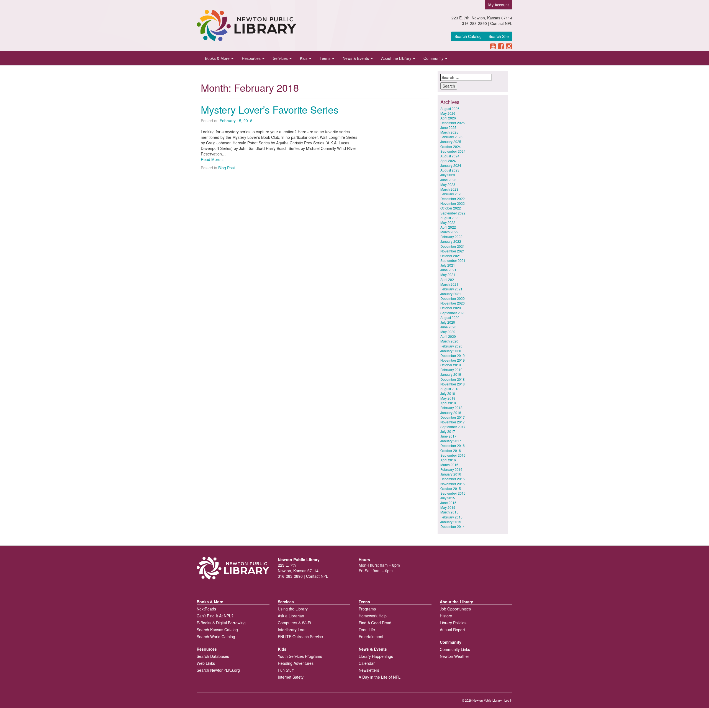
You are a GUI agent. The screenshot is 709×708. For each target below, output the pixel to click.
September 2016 (453, 455)
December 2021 (452, 246)
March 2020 (449, 341)
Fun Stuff (286, 670)
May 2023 (447, 184)
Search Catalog (468, 36)
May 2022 (447, 222)
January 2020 (450, 350)
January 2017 (450, 440)
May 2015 (447, 507)
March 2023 (449, 189)
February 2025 (451, 136)
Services (281, 58)
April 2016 (448, 459)
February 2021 (451, 289)
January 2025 (450, 141)
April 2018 (448, 402)
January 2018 (450, 412)
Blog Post (226, 167)
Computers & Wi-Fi (294, 622)
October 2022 (450, 208)
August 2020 (449, 317)
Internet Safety (291, 677)
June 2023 (448, 179)
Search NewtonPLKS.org (218, 670)
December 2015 (452, 478)
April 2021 (448, 279)
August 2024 (449, 156)
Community (434, 58)
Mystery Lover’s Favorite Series (269, 109)
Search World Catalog (216, 636)
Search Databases (213, 656)
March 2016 (449, 464)
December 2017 (452, 417)
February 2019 (451, 369)
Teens (326, 58)
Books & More (218, 58)
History (446, 615)
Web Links (206, 663)
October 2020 (450, 307)
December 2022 (452, 198)
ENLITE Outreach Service (300, 636)
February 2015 (451, 517)
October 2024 (450, 146)
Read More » (212, 159)
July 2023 (447, 174)
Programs (367, 609)
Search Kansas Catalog (217, 629)
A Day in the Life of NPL (379, 677)
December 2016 (452, 445)
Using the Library (293, 609)
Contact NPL (501, 23)
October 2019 (450, 364)
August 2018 (449, 388)
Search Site (499, 36)
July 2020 (447, 322)
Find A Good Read (375, 622)
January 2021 (450, 293)
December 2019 (452, 355)
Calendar (367, 663)
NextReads (206, 609)
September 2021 (453, 260)
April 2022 (448, 227)
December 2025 (452, 122)
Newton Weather (454, 656)
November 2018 (452, 384)
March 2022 (449, 231)
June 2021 (448, 269)
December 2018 (452, 379)
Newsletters (369, 670)
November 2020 (452, 303)
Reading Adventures (296, 663)
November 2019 (452, 360)
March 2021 (449, 284)
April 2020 (448, 336)
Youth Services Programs (300, 656)
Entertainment (371, 636)
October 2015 (450, 488)
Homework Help (373, 615)
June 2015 (448, 502)
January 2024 (450, 165)
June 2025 (448, 127)
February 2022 (451, 236)
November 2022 (452, 203)
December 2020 (452, 298)
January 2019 (450, 374)
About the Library (396, 58)
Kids (304, 58)
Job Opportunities (455, 609)
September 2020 (453, 312)
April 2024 (448, 160)
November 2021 (452, 251)
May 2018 (447, 398)
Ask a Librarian (291, 615)
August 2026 (449, 108)
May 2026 (447, 113)
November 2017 (452, 422)
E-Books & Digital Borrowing (221, 622)
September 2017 (453, 426)
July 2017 (447, 431)
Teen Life (367, 629)
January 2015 (450, 521)
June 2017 (448, 436)
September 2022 (453, 213)
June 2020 (448, 326)
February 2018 (451, 407)
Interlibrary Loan (292, 629)
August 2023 (449, 170)
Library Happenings (376, 656)
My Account (498, 4)
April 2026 (448, 118)
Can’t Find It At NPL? (215, 615)
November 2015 (452, 483)
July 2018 (447, 393)
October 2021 (450, 255)
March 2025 (449, 132)
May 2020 (447, 331)
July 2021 (447, 265)
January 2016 (450, 474)
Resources (252, 58)
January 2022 (450, 241)
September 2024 (453, 151)
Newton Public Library (487, 700)
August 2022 (449, 217)
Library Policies (453, 622)
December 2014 (452, 526)
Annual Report (452, 629)
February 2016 (451, 469)
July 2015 (447, 497)
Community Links (455, 649)
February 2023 (451, 193)
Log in (508, 700)
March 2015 (449, 512)
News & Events (356, 58)
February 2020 (451, 346)
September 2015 (453, 493)
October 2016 (450, 450)
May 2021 (447, 274)
